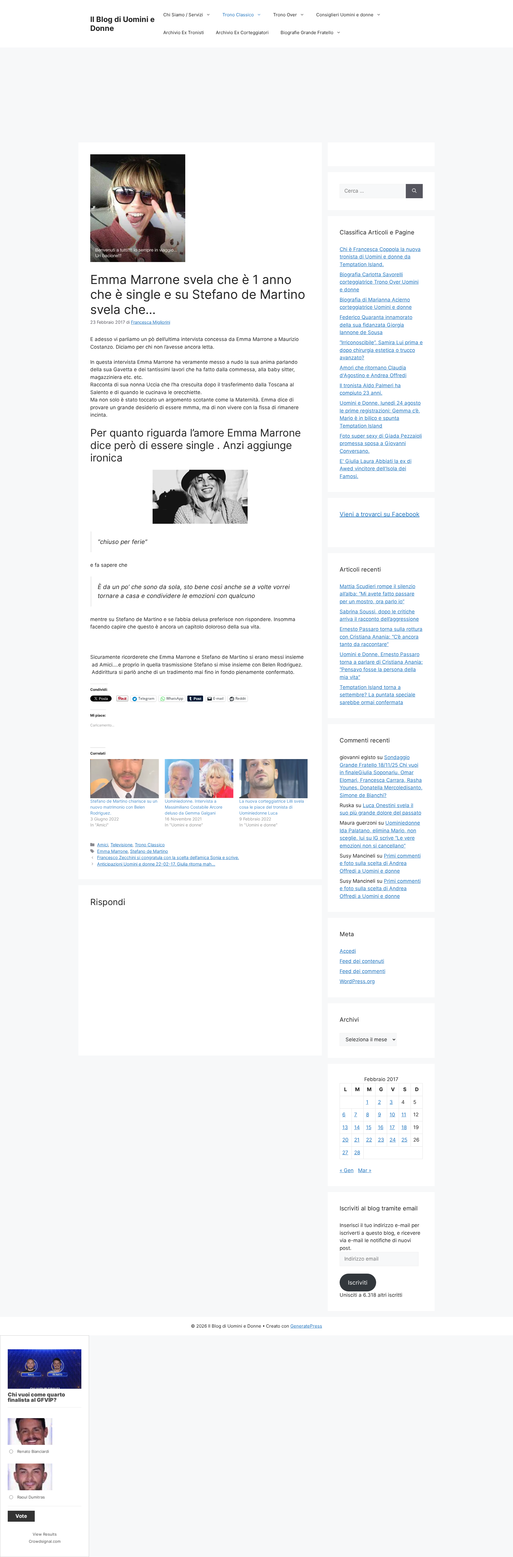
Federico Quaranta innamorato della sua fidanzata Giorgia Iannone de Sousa (376, 324)
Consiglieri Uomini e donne (344, 15)
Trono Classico (238, 15)
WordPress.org (357, 981)
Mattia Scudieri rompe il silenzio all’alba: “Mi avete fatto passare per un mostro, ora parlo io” (377, 593)
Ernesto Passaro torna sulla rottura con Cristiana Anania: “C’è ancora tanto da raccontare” (381, 636)
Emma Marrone (112, 851)
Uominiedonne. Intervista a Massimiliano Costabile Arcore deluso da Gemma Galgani (193, 807)
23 (381, 1140)
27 (345, 1153)
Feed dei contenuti (362, 961)
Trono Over (285, 15)
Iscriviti (358, 1282)
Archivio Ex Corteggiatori (242, 32)
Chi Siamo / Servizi (183, 15)
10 (392, 1115)
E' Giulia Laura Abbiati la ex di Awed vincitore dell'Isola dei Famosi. (375, 468)
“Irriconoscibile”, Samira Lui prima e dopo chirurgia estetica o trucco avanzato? (381, 350)
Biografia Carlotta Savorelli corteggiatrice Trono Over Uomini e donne (379, 282)
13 (345, 1127)
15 (368, 1127)
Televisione (121, 844)
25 (404, 1140)
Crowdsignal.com (45, 1541)
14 (357, 1127)
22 (369, 1140)
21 (357, 1140)
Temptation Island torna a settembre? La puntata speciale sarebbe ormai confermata (377, 694)
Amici (102, 844)
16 (381, 1127)
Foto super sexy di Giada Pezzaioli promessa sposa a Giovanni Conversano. (381, 443)
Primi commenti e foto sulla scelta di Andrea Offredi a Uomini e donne (380, 863)
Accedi (348, 951)
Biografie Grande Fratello (307, 32)
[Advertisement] (256, 92)
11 (403, 1115)
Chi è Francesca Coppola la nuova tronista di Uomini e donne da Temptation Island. (380, 256)
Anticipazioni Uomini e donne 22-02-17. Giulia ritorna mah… (156, 863)
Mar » (364, 1170)
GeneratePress (306, 1326)
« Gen (347, 1170)
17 (392, 1127)
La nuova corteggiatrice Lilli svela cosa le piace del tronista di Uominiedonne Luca (271, 807)
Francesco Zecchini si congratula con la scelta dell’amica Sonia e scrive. (168, 857)
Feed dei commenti (362, 971)
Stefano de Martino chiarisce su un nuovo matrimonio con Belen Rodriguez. (123, 807)
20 (345, 1140)
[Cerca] (414, 191)
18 (404, 1127)
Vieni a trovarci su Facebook (379, 514)
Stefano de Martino (149, 851)
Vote (21, 1516)
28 (357, 1153)
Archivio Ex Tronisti (183, 32)
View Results (45, 1534)
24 (393, 1140)
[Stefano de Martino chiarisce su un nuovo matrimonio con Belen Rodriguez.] (124, 778)
